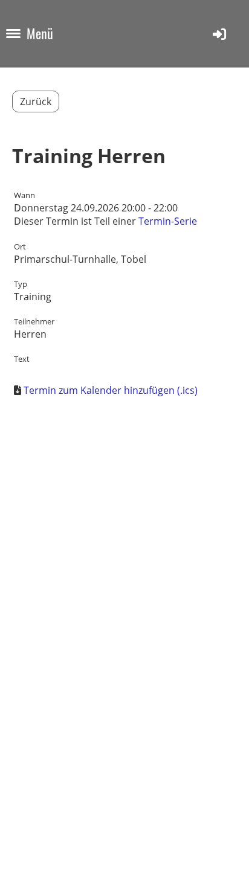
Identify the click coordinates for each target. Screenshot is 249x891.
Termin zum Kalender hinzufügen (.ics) (111, 390)
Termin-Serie (167, 221)
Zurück (35, 101)
